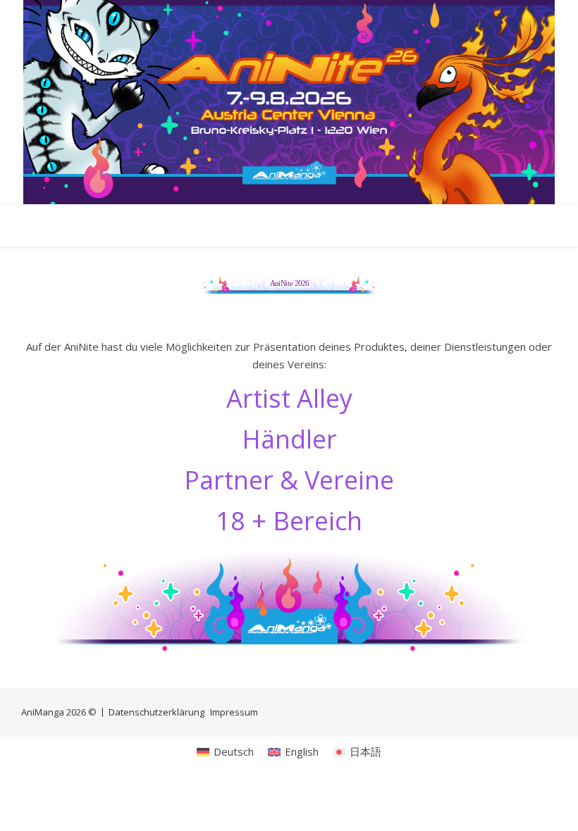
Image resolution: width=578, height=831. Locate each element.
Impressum (234, 712)
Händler (289, 439)
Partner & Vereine (289, 480)
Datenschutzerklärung (156, 712)
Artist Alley (289, 398)
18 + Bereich (289, 521)
